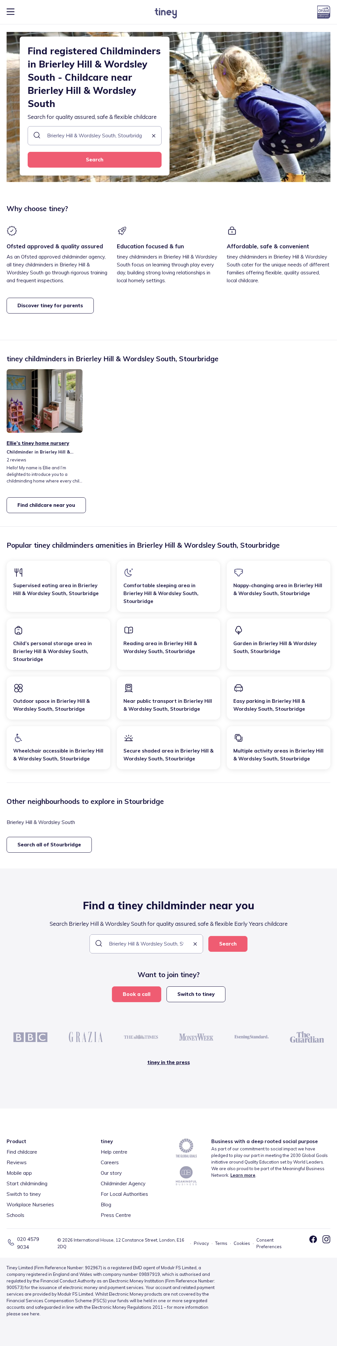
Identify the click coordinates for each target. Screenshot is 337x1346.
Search (94, 159)
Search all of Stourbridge (49, 844)
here (34, 1313)
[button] (153, 136)
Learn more (242, 1175)
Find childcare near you (46, 505)
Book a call (136, 994)
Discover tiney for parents (50, 305)
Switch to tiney (196, 994)
